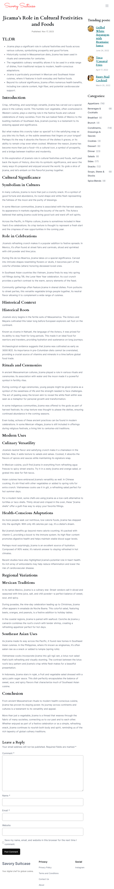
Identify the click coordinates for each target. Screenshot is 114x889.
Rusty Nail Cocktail (102, 78)
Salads (93, 156)
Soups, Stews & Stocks (100, 173)
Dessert (94, 146)
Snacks (94, 166)
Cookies (94, 141)
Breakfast (95, 117)
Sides (93, 161)
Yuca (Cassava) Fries (102, 61)
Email (6, 810)
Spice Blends (97, 180)
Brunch (94, 122)
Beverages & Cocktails (100, 110)
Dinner (94, 151)
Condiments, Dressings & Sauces (100, 131)
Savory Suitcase (16, 863)
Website (6, 825)
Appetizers (96, 103)
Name (6, 795)
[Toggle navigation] (107, 5)
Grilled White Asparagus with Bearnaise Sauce (102, 36)
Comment (8, 753)
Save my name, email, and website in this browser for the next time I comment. (41, 842)
